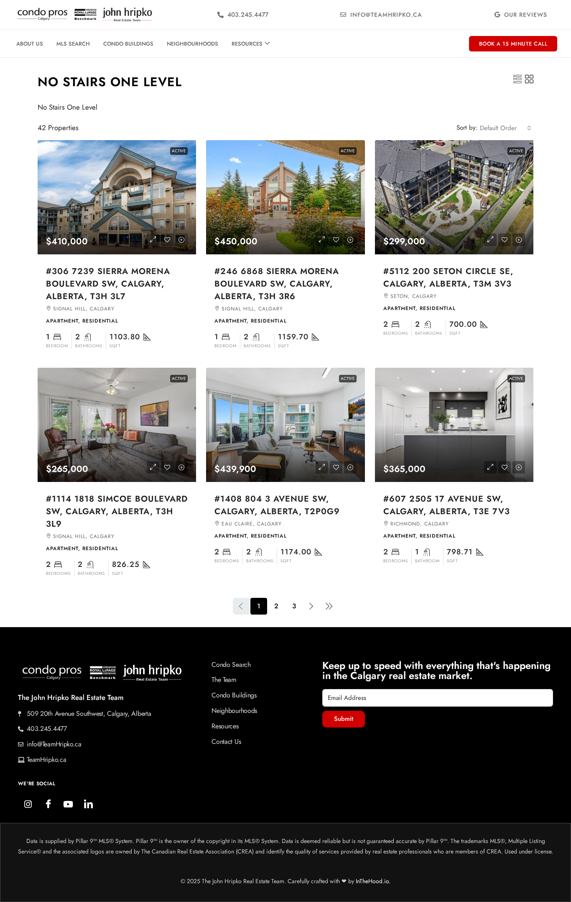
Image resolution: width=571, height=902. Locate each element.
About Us (29, 44)
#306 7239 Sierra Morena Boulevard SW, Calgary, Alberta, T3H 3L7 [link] (108, 283)
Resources (247, 44)
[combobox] (506, 128)
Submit (343, 718)
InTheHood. (370, 881)
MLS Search (73, 44)
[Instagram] (28, 804)
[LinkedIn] (88, 804)
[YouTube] (68, 804)
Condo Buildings (128, 44)
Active (179, 151)
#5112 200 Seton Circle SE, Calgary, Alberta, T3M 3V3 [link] (448, 277)
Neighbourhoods (192, 44)
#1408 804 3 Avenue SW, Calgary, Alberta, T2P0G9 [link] (277, 505)
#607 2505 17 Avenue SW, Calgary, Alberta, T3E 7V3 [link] (446, 505)
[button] (517, 80)
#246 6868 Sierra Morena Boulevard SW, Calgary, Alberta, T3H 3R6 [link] (276, 283)
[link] (117, 197)
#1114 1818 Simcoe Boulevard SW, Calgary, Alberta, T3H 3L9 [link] (117, 511)
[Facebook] (48, 804)
